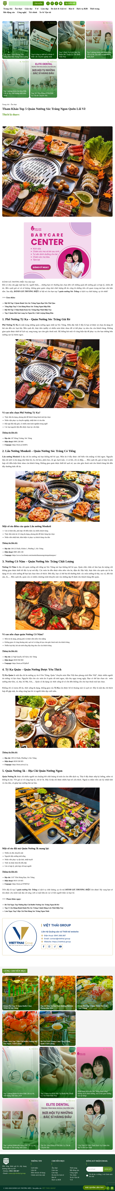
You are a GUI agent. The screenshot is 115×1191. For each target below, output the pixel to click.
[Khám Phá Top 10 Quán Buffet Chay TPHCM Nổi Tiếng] (20, 993)
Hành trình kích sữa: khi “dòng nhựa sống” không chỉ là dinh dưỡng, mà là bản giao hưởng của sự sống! (94, 1093)
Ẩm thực (14, 104)
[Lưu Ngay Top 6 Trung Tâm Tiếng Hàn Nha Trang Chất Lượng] (15, 40)
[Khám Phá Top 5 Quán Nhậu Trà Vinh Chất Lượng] (94, 993)
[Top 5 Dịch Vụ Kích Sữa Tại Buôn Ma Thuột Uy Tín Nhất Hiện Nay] (71, 40)
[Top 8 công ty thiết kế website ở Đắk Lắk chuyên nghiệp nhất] (43, 40)
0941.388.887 (60, 935)
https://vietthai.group (61, 941)
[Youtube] (61, 3)
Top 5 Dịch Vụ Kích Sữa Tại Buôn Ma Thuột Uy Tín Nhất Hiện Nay (69, 54)
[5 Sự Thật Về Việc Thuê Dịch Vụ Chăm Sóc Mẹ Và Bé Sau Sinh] (94, 1124)
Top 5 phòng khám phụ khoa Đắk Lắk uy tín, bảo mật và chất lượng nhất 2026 (99, 54)
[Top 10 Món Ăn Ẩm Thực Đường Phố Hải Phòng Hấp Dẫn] (57, 993)
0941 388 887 (14, 1171)
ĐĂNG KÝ (108, 1169)
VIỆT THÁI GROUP (57, 925)
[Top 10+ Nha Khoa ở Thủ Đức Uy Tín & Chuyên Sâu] (43, 79)
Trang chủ (5, 104)
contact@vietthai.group (60, 938)
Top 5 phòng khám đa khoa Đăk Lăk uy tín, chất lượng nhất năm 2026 (14, 93)
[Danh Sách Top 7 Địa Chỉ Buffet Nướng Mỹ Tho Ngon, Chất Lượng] (20, 1028)
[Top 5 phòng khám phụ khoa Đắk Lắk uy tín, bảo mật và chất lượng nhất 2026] (99, 40)
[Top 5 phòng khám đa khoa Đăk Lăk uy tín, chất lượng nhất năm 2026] (15, 79)
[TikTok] (56, 3)
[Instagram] (52, 3)
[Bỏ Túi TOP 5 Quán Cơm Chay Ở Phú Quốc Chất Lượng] (57, 1028)
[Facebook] (48, 3)
